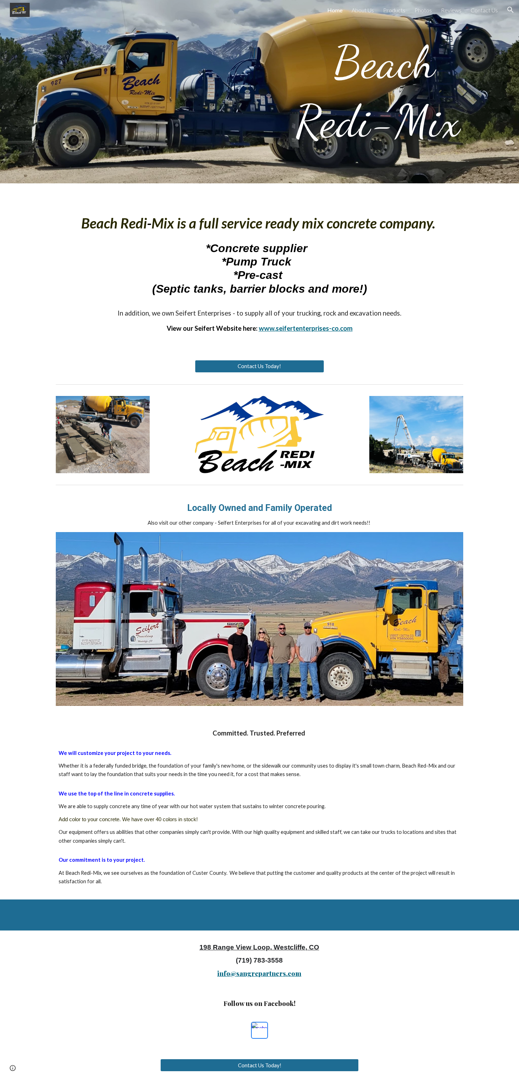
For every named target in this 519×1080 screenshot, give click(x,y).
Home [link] (334, 10)
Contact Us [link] (484, 10)
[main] (346, 92)
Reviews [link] (451, 10)
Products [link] (394, 10)
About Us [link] (363, 10)
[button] (510, 9)
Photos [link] (423, 10)
